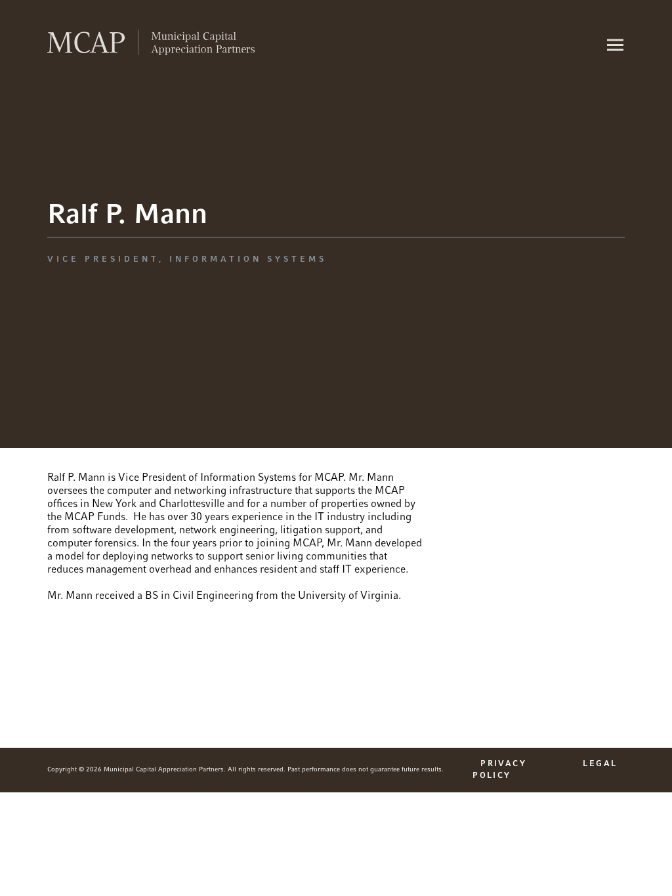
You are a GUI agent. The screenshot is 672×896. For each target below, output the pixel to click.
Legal (600, 764)
